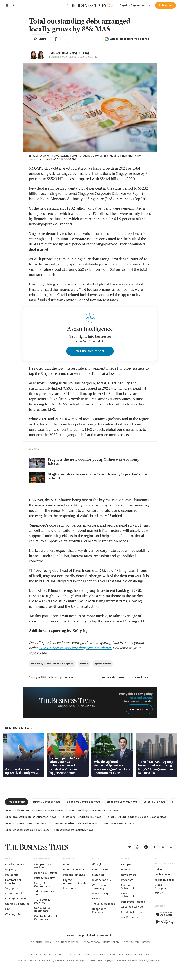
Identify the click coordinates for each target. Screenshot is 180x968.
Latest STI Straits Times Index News (25, 823)
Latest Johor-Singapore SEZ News (81, 817)
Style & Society (101, 880)
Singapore (11, 888)
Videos (125, 869)
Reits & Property (44, 878)
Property (10, 869)
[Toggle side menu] (7, 5)
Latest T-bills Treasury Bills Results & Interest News (34, 810)
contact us (50, 954)
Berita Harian (111, 942)
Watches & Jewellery (99, 886)
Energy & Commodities (42, 884)
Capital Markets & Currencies (45, 917)
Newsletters (128, 875)
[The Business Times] (87, 5)
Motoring (98, 875)
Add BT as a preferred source (129, 39)
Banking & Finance (45, 873)
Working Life (13, 914)
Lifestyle (97, 864)
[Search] (12, 5)
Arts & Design (100, 893)
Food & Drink (100, 869)
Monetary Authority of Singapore (52, 663)
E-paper (126, 864)
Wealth (67, 864)
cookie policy (116, 954)
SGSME (159, 893)
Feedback (141, 677)
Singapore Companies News (83, 801)
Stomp (146, 942)
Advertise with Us (132, 907)
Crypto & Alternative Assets (74, 881)
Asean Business (164, 880)
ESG (7, 909)
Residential (12, 875)
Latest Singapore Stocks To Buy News (27, 830)
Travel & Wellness (103, 904)
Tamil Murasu (130, 942)
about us (36, 954)
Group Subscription (129, 895)
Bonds (84, 663)
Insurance (69, 888)
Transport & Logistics (42, 901)
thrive (158, 869)
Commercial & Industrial (14, 881)
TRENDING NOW (16, 728)
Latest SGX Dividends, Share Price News (75, 823)
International (13, 893)
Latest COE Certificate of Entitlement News (30, 817)
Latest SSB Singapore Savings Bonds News (93, 810)
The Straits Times (40, 942)
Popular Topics (16, 801)
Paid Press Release (133, 902)
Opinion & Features (17, 904)
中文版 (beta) (129, 917)
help (61, 954)
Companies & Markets (43, 866)
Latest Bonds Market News (119, 823)
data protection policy (137, 954)
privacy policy (75, 954)
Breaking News (14, 864)
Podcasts (127, 880)
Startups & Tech (15, 898)
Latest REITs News (154, 801)
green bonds (103, 663)
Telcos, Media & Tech (44, 893)
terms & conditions (95, 954)
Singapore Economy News (122, 801)
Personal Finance (74, 875)
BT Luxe (96, 898)
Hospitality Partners (99, 910)
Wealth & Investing (75, 869)
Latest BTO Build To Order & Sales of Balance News (136, 817)
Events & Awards (132, 912)
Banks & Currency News (46, 801)
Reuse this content (114, 677)
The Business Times (66, 942)
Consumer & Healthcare (42, 909)
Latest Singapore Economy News (73, 830)
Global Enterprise (161, 886)
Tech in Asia (162, 874)
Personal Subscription (129, 886)
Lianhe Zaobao (91, 942)
